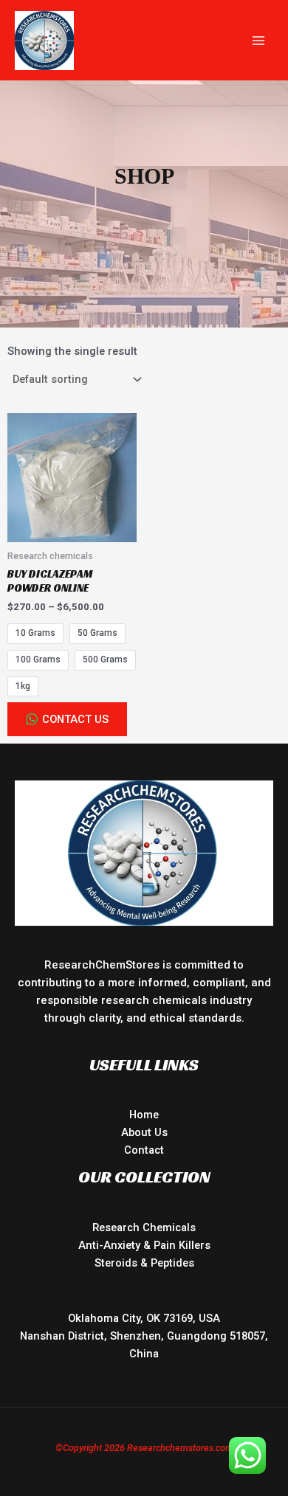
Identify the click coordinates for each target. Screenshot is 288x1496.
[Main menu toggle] (258, 40)
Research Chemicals (144, 1227)
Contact (144, 1150)
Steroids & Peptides (144, 1263)
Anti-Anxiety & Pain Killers (144, 1245)
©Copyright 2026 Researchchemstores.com (144, 1447)
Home (144, 1114)
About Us (144, 1132)
